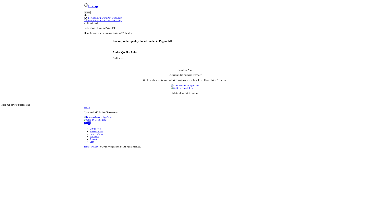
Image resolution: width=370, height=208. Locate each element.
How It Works (96, 134)
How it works (101, 18)
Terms (86, 146)
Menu (87, 12)
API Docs (112, 18)
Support (93, 139)
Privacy (94, 146)
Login (119, 18)
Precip (93, 6)
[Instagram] (89, 124)
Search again (93, 23)
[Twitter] (85, 124)
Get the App (95, 129)
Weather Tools (96, 131)
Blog (92, 142)
